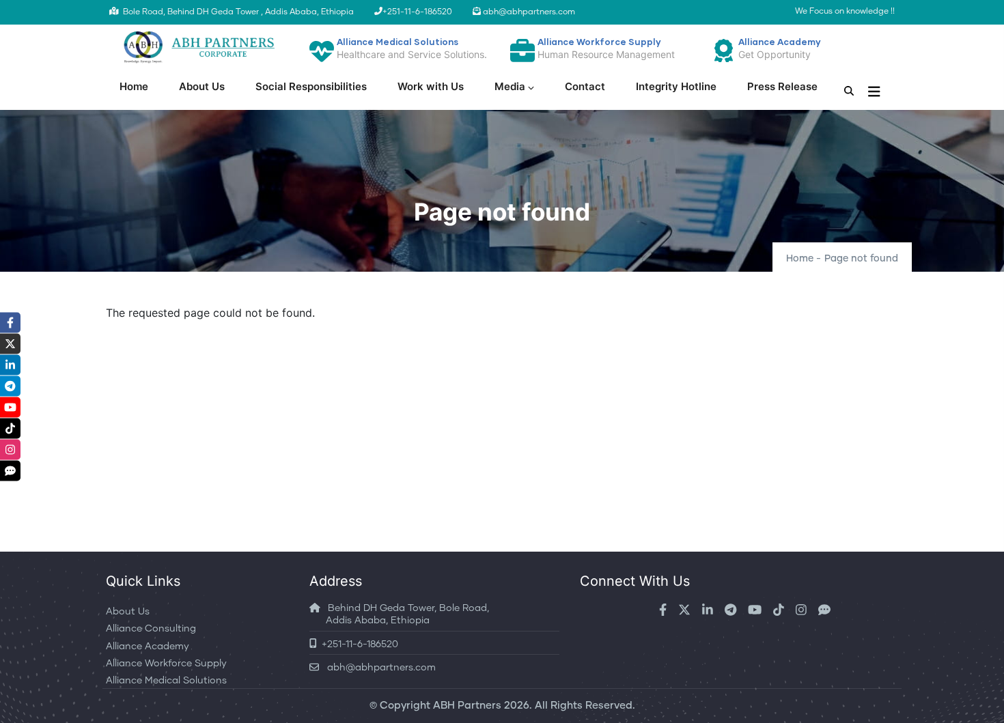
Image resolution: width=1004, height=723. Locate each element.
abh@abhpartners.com (377, 667)
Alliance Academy (147, 646)
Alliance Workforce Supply (166, 663)
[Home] (197, 47)
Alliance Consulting (151, 629)
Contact (585, 86)
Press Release (782, 86)
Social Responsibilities (311, 86)
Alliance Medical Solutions (166, 680)
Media (509, 86)
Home (134, 86)
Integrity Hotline (676, 86)
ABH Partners (467, 705)
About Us (202, 86)
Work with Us (431, 86)
